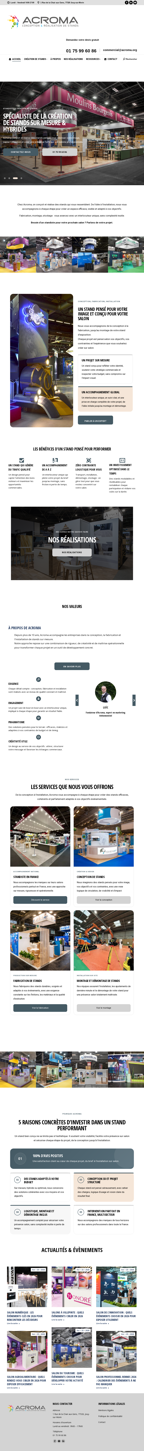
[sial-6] (18, 255)
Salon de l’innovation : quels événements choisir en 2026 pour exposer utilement (116, 1316)
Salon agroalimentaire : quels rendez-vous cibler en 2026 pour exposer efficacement (26, 1380)
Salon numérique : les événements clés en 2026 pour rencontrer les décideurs (24, 1316)
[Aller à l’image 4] (21, 178)
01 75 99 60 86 (81, 50)
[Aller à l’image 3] (17, 178)
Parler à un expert (96, 421)
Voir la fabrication (40, 1008)
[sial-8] (18, 1069)
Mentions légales (106, 1410)
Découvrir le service (40, 900)
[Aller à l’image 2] (12, 178)
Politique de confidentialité (110, 1416)
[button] (77, 700)
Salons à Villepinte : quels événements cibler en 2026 (68, 1314)
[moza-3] (126, 255)
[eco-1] (90, 255)
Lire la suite (12, 1323)
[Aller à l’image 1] (6, 178)
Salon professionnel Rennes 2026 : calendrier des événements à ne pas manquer (116, 1380)
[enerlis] (90, 1069)
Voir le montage (103, 1008)
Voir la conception (103, 900)
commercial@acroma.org (120, 50)
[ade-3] (54, 255)
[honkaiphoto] (126, 1069)
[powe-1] (54, 1069)
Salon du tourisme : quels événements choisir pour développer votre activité (68, 1376)
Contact (101, 1422)
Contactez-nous (21, 152)
